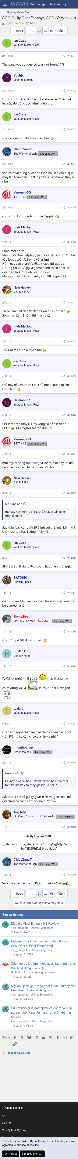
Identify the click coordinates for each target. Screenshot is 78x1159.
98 (51, 31)
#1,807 (71, 302)
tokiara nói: (12, 773)
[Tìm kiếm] (73, 4)
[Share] (63, 55)
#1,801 (71, 55)
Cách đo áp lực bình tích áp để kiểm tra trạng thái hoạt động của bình (43, 965)
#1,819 (71, 827)
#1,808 (71, 341)
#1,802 (71, 90)
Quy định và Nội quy (14, 1130)
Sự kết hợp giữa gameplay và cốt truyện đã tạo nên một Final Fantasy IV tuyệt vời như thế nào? (41, 1012)
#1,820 (71, 874)
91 (39, 31)
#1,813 (71, 558)
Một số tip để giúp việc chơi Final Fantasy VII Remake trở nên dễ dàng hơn (43, 988)
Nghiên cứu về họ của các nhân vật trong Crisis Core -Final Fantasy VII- (40, 943)
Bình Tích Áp (19, 972)
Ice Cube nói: (13, 504)
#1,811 (71, 454)
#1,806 (71, 242)
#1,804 (71, 164)
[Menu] (5, 4)
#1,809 (71, 376)
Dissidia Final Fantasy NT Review (35, 923)
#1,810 (71, 415)
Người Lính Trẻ (14, 23)
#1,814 (71, 592)
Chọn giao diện (14, 1107)
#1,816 (71, 666)
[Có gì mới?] (66, 4)
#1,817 (71, 723)
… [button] (33, 31)
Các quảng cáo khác (42, 972)
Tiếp (60, 31)
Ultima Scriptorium (42, 928)
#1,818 (71, 762)
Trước (19, 31)
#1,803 (71, 129)
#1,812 (71, 493)
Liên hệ (6, 1122)
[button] (38, 1115)
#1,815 (71, 631)
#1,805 (71, 207)
